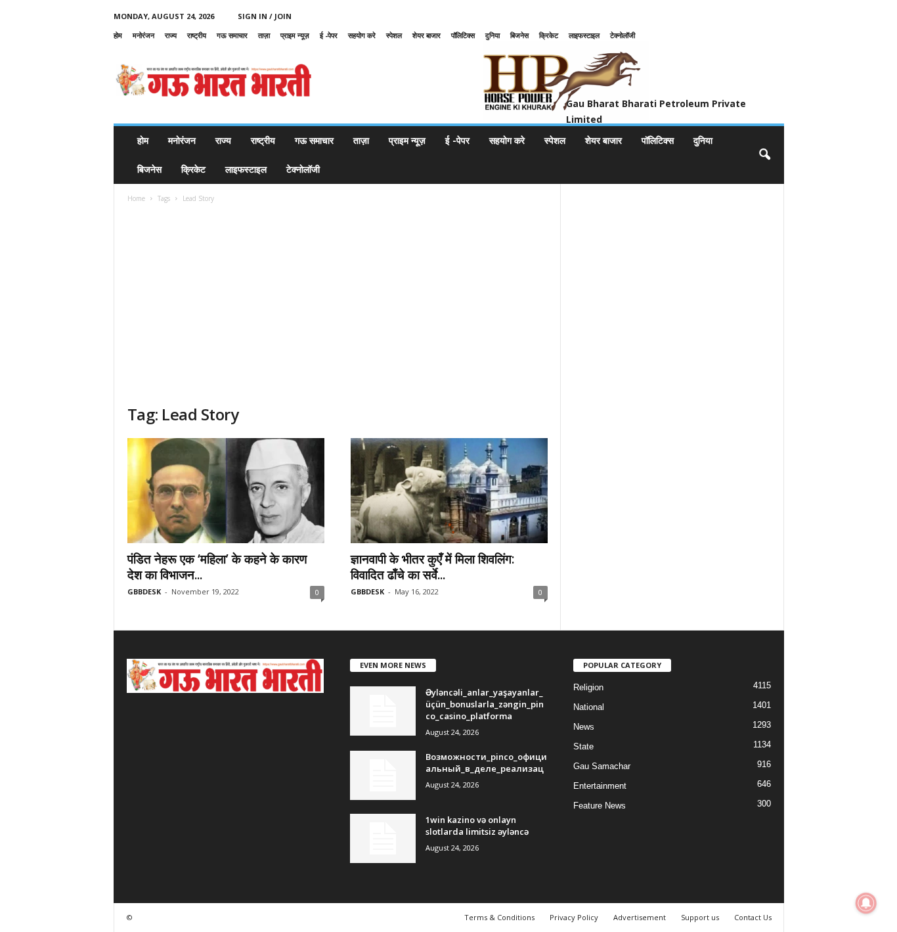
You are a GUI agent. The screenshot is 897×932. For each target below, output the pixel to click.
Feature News (599, 805)
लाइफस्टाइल (584, 35)
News (583, 727)
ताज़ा (264, 35)
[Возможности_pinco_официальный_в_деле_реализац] (383, 775)
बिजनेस (519, 35)
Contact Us (753, 917)
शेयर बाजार (426, 35)
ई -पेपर (329, 35)
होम (118, 35)
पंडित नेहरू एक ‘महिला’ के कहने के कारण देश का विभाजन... (217, 566)
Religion (588, 687)
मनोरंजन (143, 35)
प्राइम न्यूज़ (294, 35)
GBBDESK (144, 591)
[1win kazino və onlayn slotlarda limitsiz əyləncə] (383, 838)
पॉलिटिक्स (463, 35)
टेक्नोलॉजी (622, 35)
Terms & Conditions (499, 917)
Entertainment (599, 786)
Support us (700, 917)
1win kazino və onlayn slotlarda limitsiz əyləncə (477, 825)
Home (136, 198)
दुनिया (492, 35)
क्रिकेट (548, 35)
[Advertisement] (337, 305)
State (583, 746)
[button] (764, 155)
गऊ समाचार (232, 35)
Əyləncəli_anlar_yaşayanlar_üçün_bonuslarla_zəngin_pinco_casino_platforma (485, 704)
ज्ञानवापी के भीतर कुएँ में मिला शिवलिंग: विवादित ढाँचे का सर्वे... (432, 566)
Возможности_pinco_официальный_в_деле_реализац (486, 762)
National (588, 707)
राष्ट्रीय (196, 35)
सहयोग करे (362, 35)
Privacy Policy (574, 917)
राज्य (171, 35)
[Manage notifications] (866, 903)
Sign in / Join (265, 16)
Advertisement (639, 917)
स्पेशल (394, 35)
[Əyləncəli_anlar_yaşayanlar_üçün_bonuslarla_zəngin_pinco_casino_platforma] (383, 711)
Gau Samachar (601, 766)
